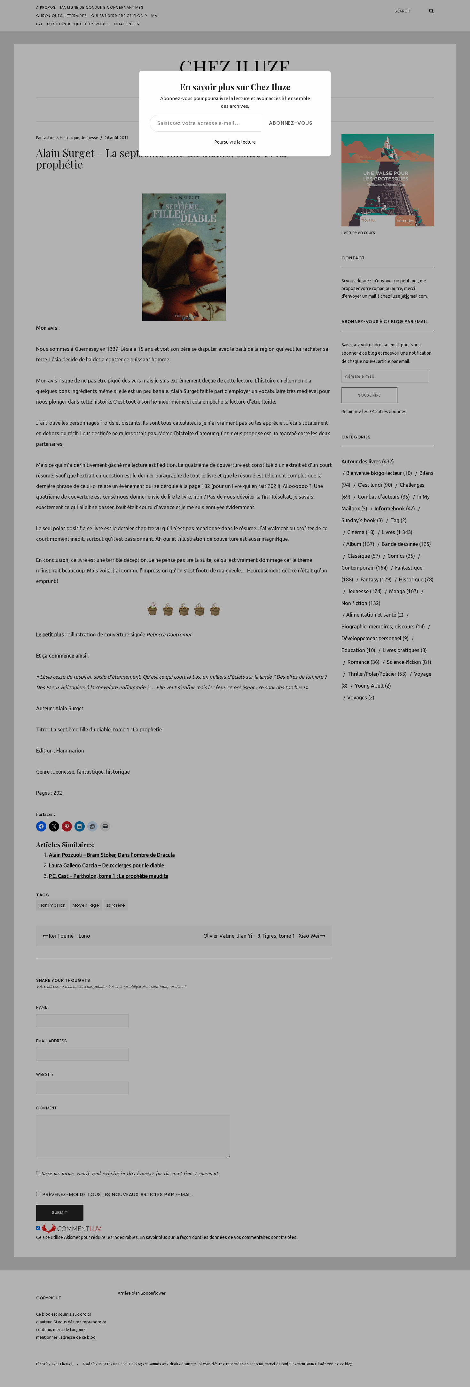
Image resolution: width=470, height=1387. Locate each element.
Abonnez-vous (291, 123)
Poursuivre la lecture (235, 142)
